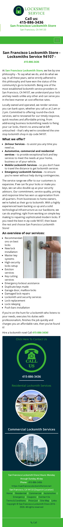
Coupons (31, 497)
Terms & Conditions (16, 500)
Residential (20, 493)
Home (9, 493)
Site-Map (44, 500)
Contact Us (44, 497)
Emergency (18, 497)
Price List (33, 500)
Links (54, 500)
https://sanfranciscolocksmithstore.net (31, 486)
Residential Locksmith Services (31, 385)
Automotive (50, 493)
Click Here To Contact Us (31, 339)
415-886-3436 (31, 22)
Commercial (35, 493)
